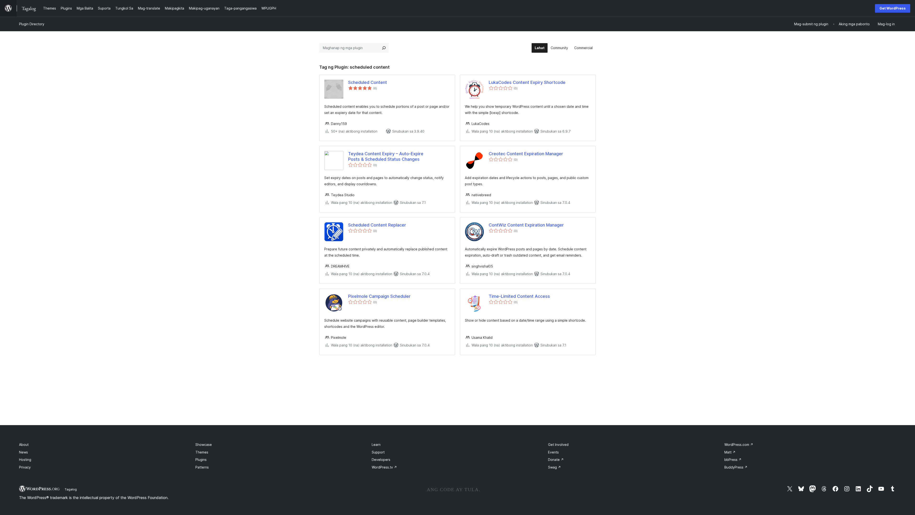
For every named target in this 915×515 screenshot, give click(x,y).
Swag (554, 467)
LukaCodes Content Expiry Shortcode (527, 82)
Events (553, 452)
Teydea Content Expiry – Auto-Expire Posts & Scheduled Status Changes (385, 156)
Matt (730, 452)
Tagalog (71, 489)
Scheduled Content (367, 82)
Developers (381, 460)
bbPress (733, 460)
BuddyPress (735, 467)
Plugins (201, 460)
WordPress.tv (384, 467)
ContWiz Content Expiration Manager (526, 224)
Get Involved (558, 445)
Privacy (25, 467)
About (24, 445)
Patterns (202, 467)
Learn (376, 445)
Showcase (203, 445)
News (23, 452)
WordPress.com (738, 445)
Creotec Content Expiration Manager (526, 153)
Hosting (25, 460)
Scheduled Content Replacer (377, 224)
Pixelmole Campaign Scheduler (379, 296)
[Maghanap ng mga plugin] (384, 48)
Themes (201, 452)
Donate (556, 460)
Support (378, 452)
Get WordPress (892, 8)
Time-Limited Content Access (519, 296)
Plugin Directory (31, 24)
